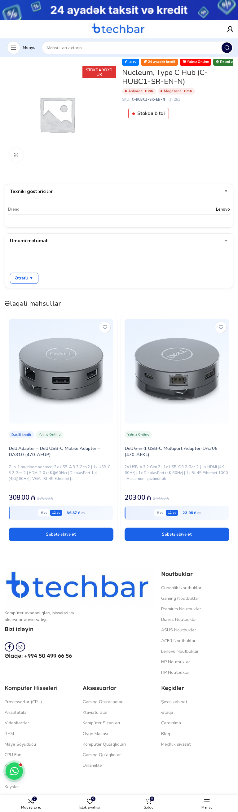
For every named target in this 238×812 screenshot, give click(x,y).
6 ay (44, 512)
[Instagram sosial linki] (20, 647)
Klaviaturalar (95, 712)
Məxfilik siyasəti (176, 744)
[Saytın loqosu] (119, 28)
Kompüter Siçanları (101, 723)
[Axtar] (227, 47)
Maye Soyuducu (20, 744)
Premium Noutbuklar (181, 609)
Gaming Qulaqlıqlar (102, 755)
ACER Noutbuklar (178, 641)
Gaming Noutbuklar (180, 598)
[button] (61, 534)
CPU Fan (13, 755)
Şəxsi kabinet (174, 702)
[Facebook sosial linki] (9, 647)
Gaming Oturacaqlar (103, 702)
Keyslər (12, 787)
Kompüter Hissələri (31, 687)
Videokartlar (17, 723)
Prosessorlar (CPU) (23, 702)
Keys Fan (13, 765)
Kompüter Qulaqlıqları (104, 744)
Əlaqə (167, 712)
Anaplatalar (16, 712)
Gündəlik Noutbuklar (181, 588)
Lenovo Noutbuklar (180, 651)
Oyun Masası (95, 734)
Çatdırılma (171, 723)
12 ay (56, 512)
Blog (165, 734)
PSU (9, 776)
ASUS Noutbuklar (178, 630)
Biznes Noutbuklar (179, 619)
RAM (9, 734)
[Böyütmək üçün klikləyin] (16, 155)
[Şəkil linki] (80, 586)
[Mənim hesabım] (230, 29)
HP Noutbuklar (175, 662)
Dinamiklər (93, 765)
